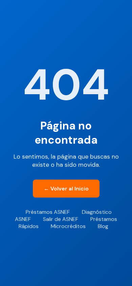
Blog (103, 226)
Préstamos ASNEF (48, 212)
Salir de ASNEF (60, 219)
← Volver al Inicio (66, 188)
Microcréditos (68, 226)
